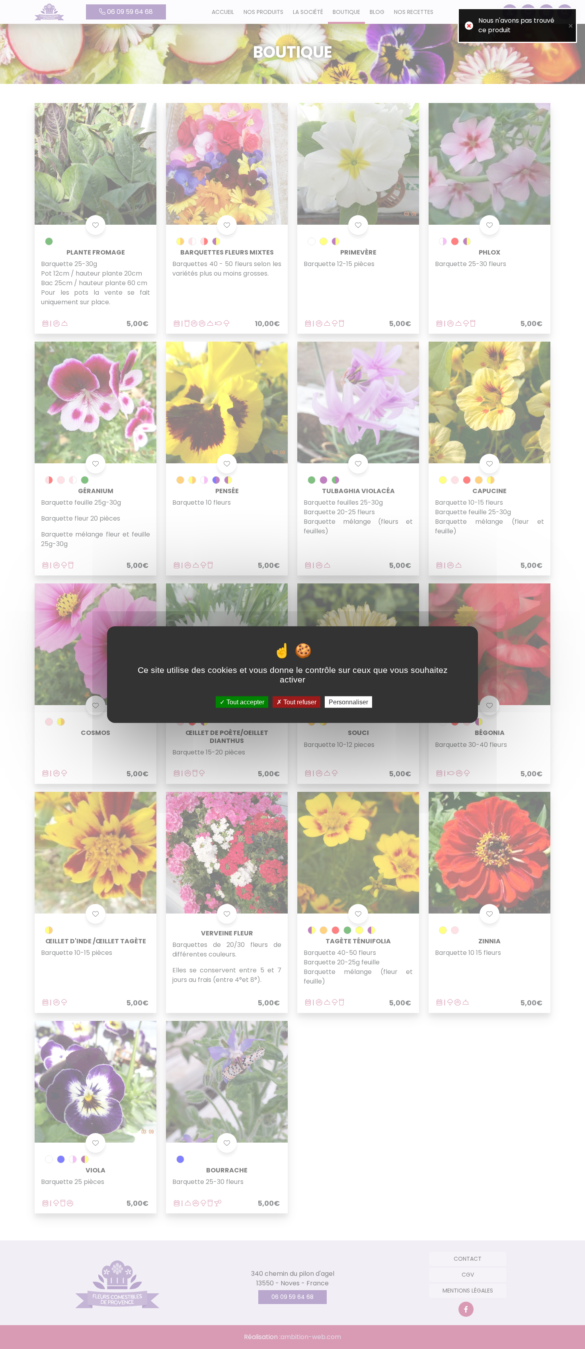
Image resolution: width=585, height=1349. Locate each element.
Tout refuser (299, 701)
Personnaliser (348, 701)
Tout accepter (244, 701)
